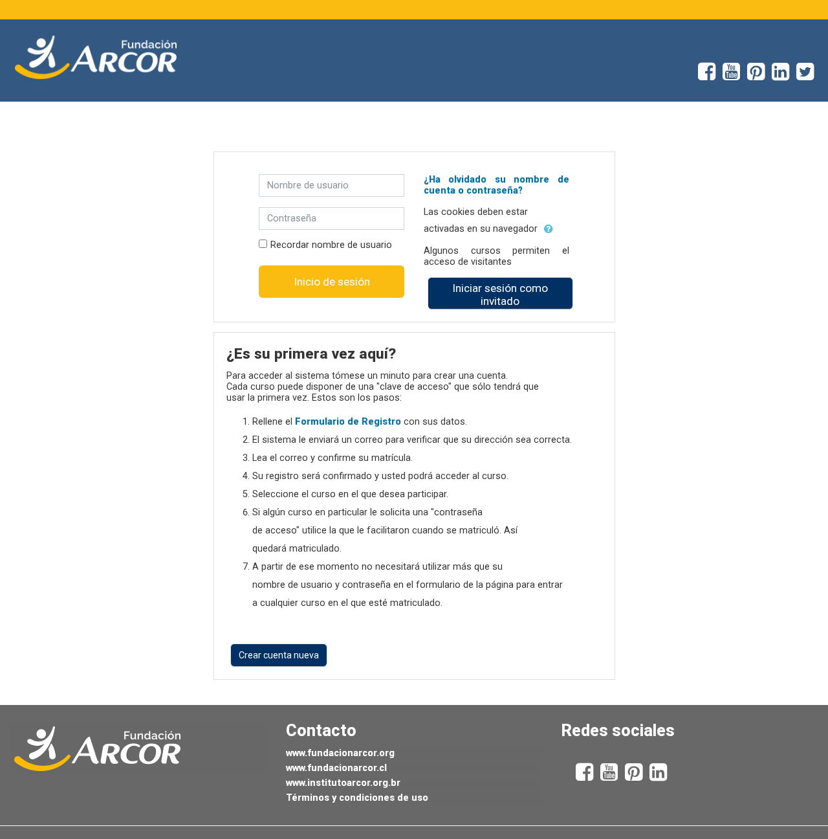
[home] (96, 57)
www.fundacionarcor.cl (336, 768)
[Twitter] (812, 76)
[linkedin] (784, 76)
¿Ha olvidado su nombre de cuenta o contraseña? (496, 185)
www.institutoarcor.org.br (343, 783)
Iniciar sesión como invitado (500, 295)
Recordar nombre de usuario (331, 245)
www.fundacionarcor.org (340, 753)
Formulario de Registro (348, 421)
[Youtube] (735, 76)
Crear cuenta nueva (279, 655)
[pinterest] (759, 76)
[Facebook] (703, 76)
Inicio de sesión (332, 281)
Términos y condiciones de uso (357, 797)
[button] (548, 229)
